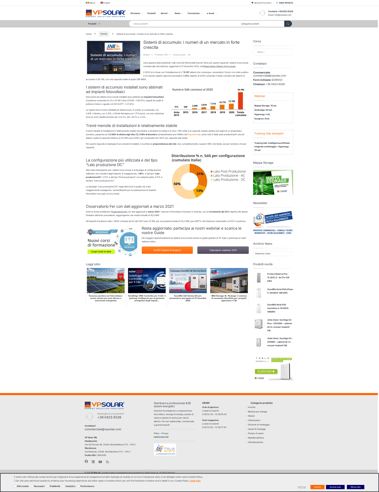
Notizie (104, 34)
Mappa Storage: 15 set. (265, 105)
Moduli (251, 416)
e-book (210, 13)
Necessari (39, 486)
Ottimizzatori (254, 420)
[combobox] (184, 24)
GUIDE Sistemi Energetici (167, 250)
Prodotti (151, 13)
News (177, 13)
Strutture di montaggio (259, 424)
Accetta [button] (317, 487)
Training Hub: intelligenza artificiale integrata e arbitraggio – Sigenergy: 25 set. (272, 146)
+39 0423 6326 (275, 84)
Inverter (252, 407)
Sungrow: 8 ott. (262, 118)
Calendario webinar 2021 (223, 250)
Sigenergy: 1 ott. (262, 114)
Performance (87, 486)
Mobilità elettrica (256, 437)
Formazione (194, 13)
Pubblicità (55, 486)
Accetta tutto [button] (335, 487)
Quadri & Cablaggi (257, 429)
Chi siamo (135, 13)
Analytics (70, 486)
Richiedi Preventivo (262, 3)
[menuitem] (90, 2)
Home (88, 34)
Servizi (164, 13)
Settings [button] (302, 487)
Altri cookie (23, 486)
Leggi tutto (195, 480)
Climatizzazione (255, 442)
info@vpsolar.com (282, 15)
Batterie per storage (257, 411)
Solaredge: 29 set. (263, 110)
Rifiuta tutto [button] (356, 487)
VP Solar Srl (95, 472)
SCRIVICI (277, 79)
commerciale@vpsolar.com (269, 75)
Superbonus (193, 134)
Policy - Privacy (161, 433)
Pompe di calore (256, 433)
